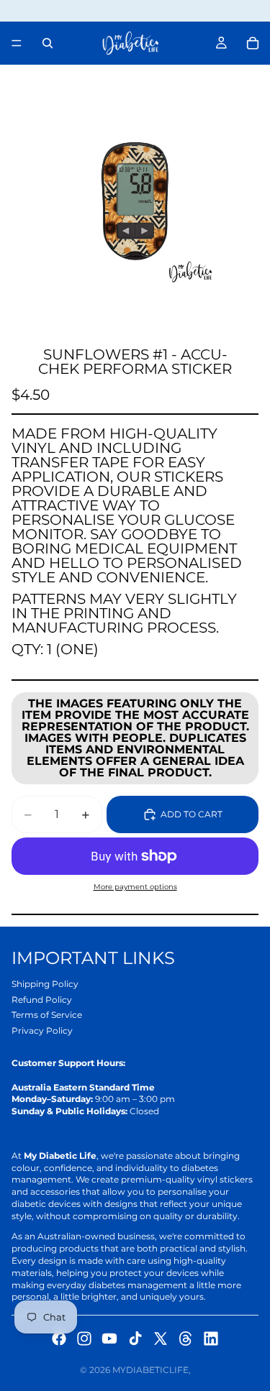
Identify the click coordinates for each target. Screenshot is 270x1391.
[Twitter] (160, 1338)
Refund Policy (42, 999)
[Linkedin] (211, 1338)
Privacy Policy (42, 1030)
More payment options (135, 886)
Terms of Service (47, 1014)
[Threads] (185, 1338)
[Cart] (253, 43)
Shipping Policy (45, 983)
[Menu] (16, 43)
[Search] (47, 43)
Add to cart (191, 814)
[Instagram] (84, 1338)
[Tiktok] (135, 1338)
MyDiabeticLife (150, 1369)
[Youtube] (109, 1338)
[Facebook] (59, 1338)
